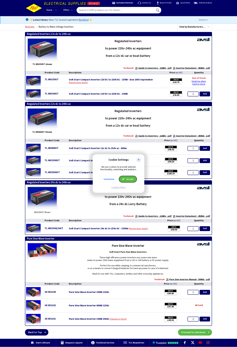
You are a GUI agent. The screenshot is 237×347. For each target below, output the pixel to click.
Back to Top (35, 332)
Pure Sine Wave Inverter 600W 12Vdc (89, 305)
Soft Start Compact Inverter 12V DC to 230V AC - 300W (98, 94)
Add (205, 93)
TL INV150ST (52, 79)
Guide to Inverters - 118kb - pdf (155, 68)
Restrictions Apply (78, 82)
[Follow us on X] (192, 343)
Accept (129, 179)
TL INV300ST (52, 93)
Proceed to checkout (193, 332)
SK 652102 (50, 305)
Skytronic (30, 27)
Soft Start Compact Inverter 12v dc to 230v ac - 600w (98, 148)
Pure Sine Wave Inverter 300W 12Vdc (89, 292)
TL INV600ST (52, 148)
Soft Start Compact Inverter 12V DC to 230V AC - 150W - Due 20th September (111, 79)
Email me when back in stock (199, 83)
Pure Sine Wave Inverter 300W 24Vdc (89, 319)
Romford (84, 20)
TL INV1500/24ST (54, 228)
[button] (138, 159)
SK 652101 (50, 319)
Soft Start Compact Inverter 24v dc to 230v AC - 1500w (98, 228)
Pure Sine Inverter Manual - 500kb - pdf (189, 279)
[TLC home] (34, 8)
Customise (109, 179)
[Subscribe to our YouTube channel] (200, 343)
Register (176, 11)
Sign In (178, 9)
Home (49, 10)
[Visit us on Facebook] (185, 343)
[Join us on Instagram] (208, 343)
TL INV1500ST (52, 160)
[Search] (158, 10)
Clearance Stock (118, 319)
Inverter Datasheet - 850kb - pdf (193, 68)
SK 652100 (50, 292)
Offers (66, 10)
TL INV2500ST (52, 172)
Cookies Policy (118, 187)
